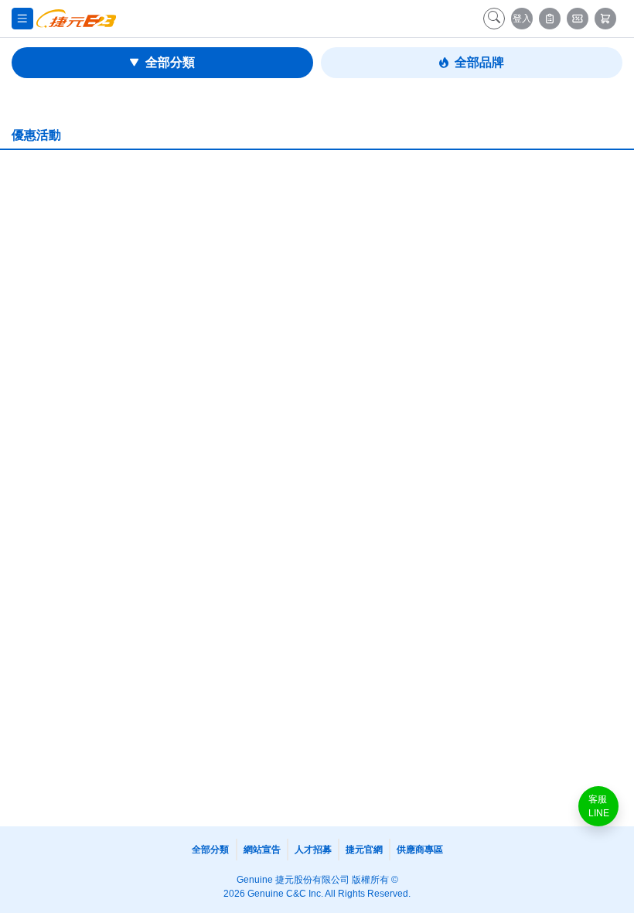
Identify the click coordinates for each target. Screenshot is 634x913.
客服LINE (598, 806)
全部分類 (170, 62)
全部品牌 (479, 62)
